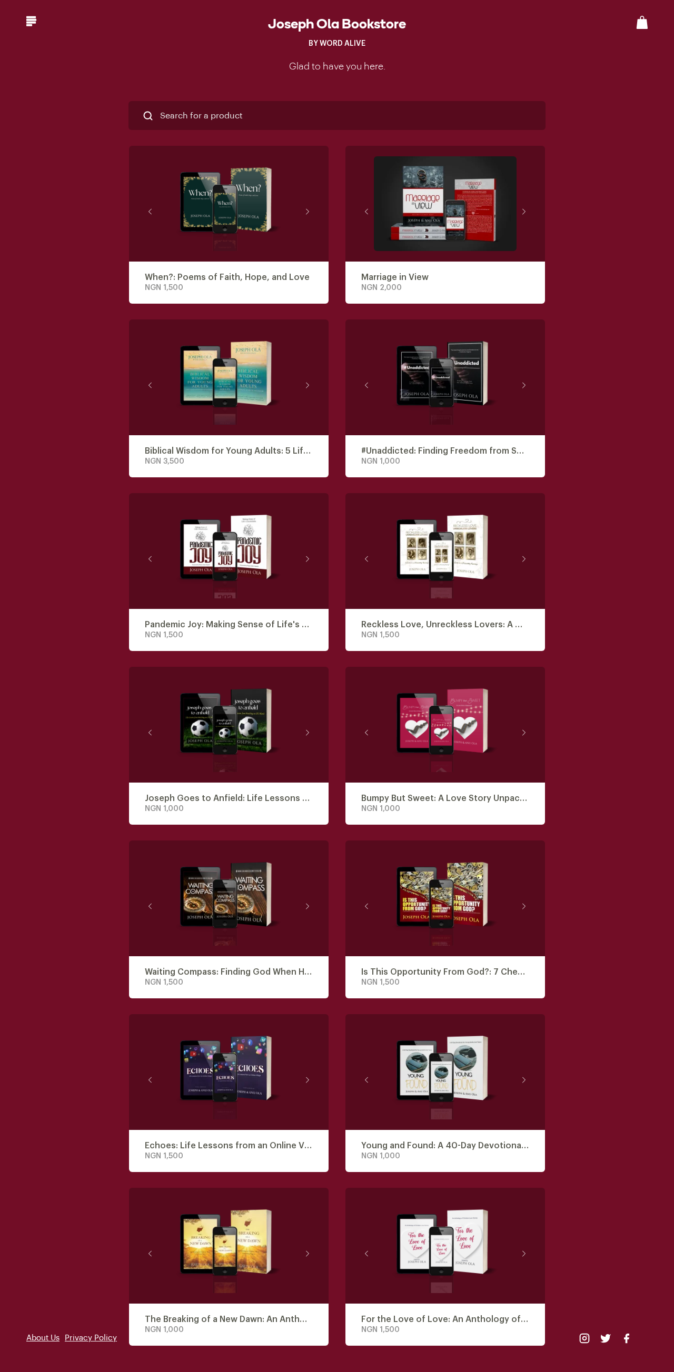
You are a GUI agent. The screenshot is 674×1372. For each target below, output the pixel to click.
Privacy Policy (91, 1338)
